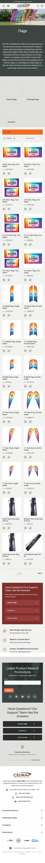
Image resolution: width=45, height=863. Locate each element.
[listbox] (33, 138)
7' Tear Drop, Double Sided (32, 484)
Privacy (34, 852)
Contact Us (11, 610)
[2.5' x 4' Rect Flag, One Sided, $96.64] (33, 223)
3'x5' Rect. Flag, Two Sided (10, 201)
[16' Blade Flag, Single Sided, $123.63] (11, 294)
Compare (10, 138)
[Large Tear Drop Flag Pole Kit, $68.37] (11, 542)
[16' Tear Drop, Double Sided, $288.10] (33, 400)
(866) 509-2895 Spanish (24, 797)
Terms (39, 852)
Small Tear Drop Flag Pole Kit (10, 520)
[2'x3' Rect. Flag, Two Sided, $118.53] (11, 258)
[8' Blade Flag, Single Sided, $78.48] (11, 365)
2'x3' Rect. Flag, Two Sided (10, 272)
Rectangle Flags (33, 99)
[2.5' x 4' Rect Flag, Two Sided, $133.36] (11, 223)
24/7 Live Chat (12, 618)
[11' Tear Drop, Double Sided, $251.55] (33, 435)
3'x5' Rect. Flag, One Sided (32, 201)
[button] (22, 132)
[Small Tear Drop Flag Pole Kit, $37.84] (11, 506)
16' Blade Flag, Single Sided (10, 307)
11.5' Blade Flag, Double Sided (30, 343)
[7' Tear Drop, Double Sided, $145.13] (33, 471)
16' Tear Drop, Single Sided (10, 413)
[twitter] (34, 696)
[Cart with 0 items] (42, 6)
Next (40, 573)
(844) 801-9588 (24, 793)
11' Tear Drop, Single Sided (10, 449)
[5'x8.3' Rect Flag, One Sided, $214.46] (11, 152)
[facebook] (10, 696)
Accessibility (21, 853)
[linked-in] (28, 696)
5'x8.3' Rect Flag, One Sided (10, 165)
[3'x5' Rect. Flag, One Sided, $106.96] (33, 187)
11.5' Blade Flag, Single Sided (11, 343)
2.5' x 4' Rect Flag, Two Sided (11, 236)
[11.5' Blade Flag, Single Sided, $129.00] (11, 329)
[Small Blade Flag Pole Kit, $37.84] (33, 542)
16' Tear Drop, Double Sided (32, 413)
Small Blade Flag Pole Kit (32, 555)
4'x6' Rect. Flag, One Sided (32, 165)
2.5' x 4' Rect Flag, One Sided (33, 236)
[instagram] (16, 696)
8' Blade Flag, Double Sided (32, 378)
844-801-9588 (12, 602)
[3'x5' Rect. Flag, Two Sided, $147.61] (11, 187)
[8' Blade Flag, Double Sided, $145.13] (33, 365)
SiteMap (28, 852)
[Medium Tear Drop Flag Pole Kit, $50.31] (33, 506)
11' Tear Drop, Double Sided (32, 449)
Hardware (11, 122)
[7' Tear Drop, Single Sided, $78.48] (11, 471)
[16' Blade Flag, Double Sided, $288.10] (33, 294)
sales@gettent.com (24, 801)
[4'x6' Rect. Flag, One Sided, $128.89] (33, 152)
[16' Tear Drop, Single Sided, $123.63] (11, 400)
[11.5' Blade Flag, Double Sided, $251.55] (33, 329)
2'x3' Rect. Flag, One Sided (32, 272)
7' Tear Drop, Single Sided (10, 484)
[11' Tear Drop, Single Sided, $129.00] (11, 435)
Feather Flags (11, 99)
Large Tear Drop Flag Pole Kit (10, 555)
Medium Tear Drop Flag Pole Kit (33, 520)
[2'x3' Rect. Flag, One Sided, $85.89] (33, 258)
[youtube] (22, 696)
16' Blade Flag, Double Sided (33, 307)
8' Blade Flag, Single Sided (10, 378)
